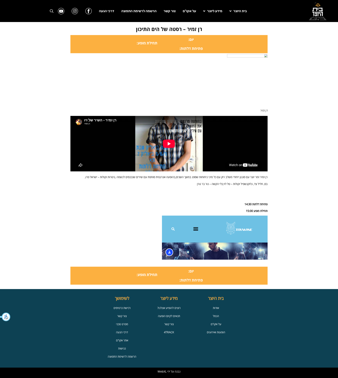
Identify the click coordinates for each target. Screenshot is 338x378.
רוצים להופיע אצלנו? (169, 308)
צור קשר (170, 11)
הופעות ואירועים (216, 332)
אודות (216, 308)
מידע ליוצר (214, 11)
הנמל (216, 316)
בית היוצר (240, 11)
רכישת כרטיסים (122, 308)
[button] (5, 316)
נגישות (122, 348)
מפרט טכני (122, 324)
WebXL (162, 371)
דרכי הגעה (106, 11)
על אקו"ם (189, 11)
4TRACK (169, 332)
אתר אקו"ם (122, 340)
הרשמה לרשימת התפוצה (139, 11)
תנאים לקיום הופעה (169, 316)
